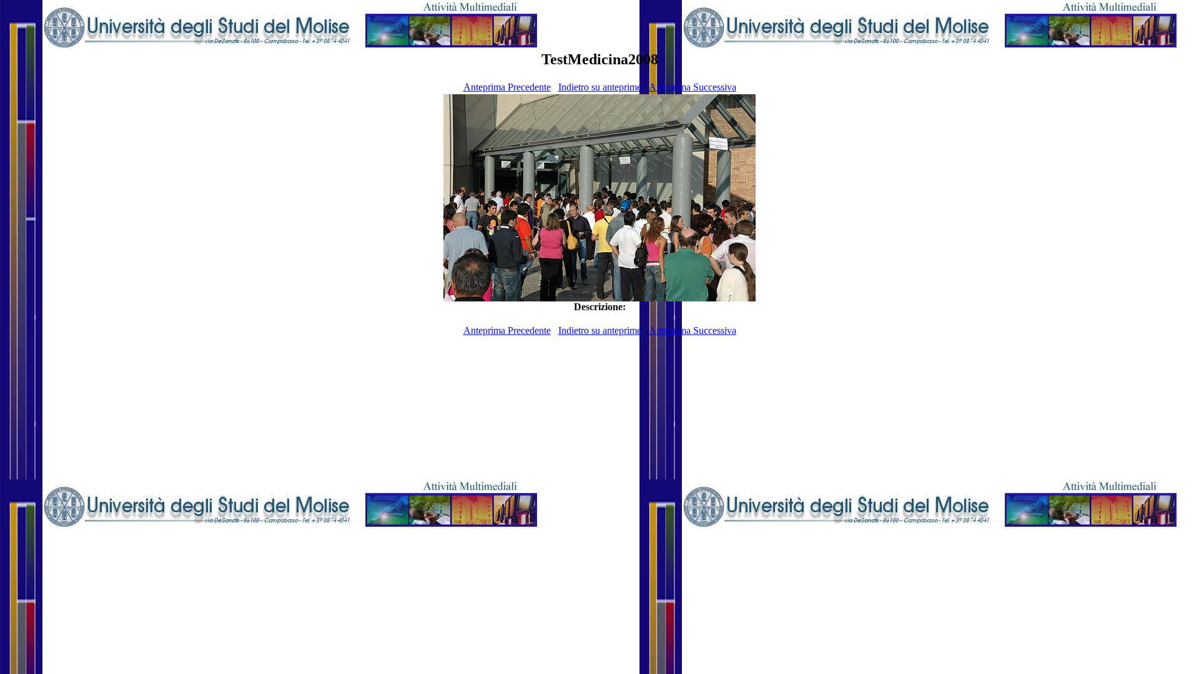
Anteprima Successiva (692, 87)
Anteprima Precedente (507, 87)
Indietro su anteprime (599, 87)
